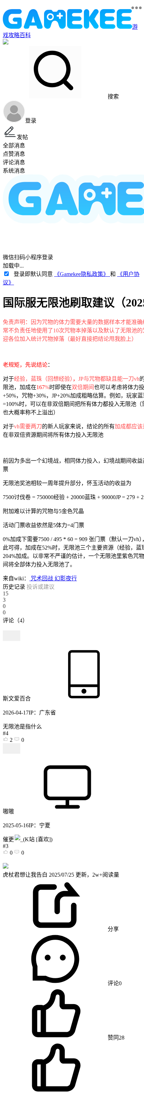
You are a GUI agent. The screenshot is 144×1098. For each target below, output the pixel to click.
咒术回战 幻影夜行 (53, 578)
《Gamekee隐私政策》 (82, 274)
